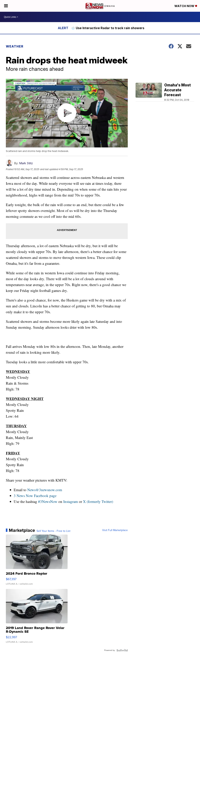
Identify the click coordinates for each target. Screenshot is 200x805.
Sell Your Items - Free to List (53, 531)
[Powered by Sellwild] (122, 650)
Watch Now (184, 6)
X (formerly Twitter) (98, 501)
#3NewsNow (47, 501)
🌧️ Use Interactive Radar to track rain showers (107, 28)
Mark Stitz (26, 163)
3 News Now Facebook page (35, 495)
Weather (14, 46)
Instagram (70, 501)
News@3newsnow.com (44, 489)
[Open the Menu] (6, 6)
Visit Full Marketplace (115, 530)
